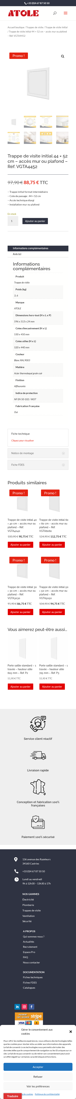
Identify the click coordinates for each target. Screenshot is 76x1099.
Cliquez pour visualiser (22, 440)
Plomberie (28, 904)
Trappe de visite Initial (56, 27)
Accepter (38, 1066)
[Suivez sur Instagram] (24, 1007)
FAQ (25, 957)
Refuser (38, 1076)
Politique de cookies (24, 1094)
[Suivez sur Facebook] (31, 1007)
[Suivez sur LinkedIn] (17, 1007)
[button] (70, 1031)
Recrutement (30, 946)
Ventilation (28, 915)
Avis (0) (17, 254)
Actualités (28, 941)
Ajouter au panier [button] (20, 544)
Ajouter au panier (35, 221)
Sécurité (26, 921)
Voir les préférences (38, 1086)
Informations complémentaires (30, 248)
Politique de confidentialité (47, 1094)
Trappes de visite (34, 27)
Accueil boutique (16, 27)
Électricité (28, 899)
